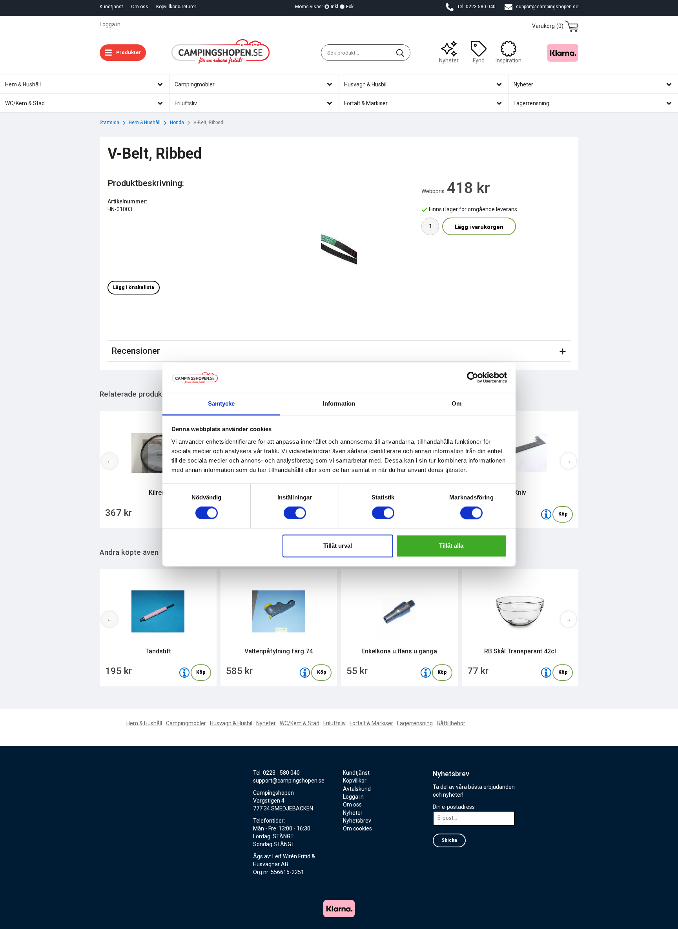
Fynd (479, 60)
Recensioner (135, 351)
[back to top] (567, 918)
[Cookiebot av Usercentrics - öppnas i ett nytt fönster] (472, 378)
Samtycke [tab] (221, 403)
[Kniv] (546, 514)
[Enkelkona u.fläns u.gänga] (426, 672)
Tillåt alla (451, 545)
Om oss (139, 6)
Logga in (110, 24)
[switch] (295, 513)
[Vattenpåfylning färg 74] (305, 672)
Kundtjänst (111, 6)
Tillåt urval (337, 545)
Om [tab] (456, 403)
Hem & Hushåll (144, 723)
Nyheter (449, 60)
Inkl (334, 6)
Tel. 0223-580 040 (476, 6)
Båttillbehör (451, 723)
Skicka (449, 840)
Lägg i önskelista (133, 287)
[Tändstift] (184, 672)
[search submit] (400, 52)
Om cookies (357, 828)
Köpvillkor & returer (176, 6)
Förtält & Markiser (371, 723)
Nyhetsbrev (357, 820)
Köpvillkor (354, 780)
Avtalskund (357, 789)
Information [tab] (339, 403)
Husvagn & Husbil (231, 723)
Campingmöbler (186, 723)
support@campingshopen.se (546, 6)
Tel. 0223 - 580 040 (276, 773)
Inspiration (508, 60)
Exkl (350, 6)
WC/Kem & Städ (299, 723)
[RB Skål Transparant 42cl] (546, 672)
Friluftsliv (334, 723)
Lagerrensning (415, 723)
